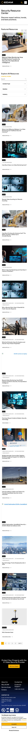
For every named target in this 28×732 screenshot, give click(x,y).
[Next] (25, 30)
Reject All (14, 727)
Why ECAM (5, 684)
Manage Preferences (14, 730)
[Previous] (22, 30)
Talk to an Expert (14, 666)
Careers (4, 690)
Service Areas (6, 687)
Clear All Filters (6, 76)
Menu (25, 2)
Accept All (14, 724)
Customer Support (18, 685)
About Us (4, 682)
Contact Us (18, 682)
